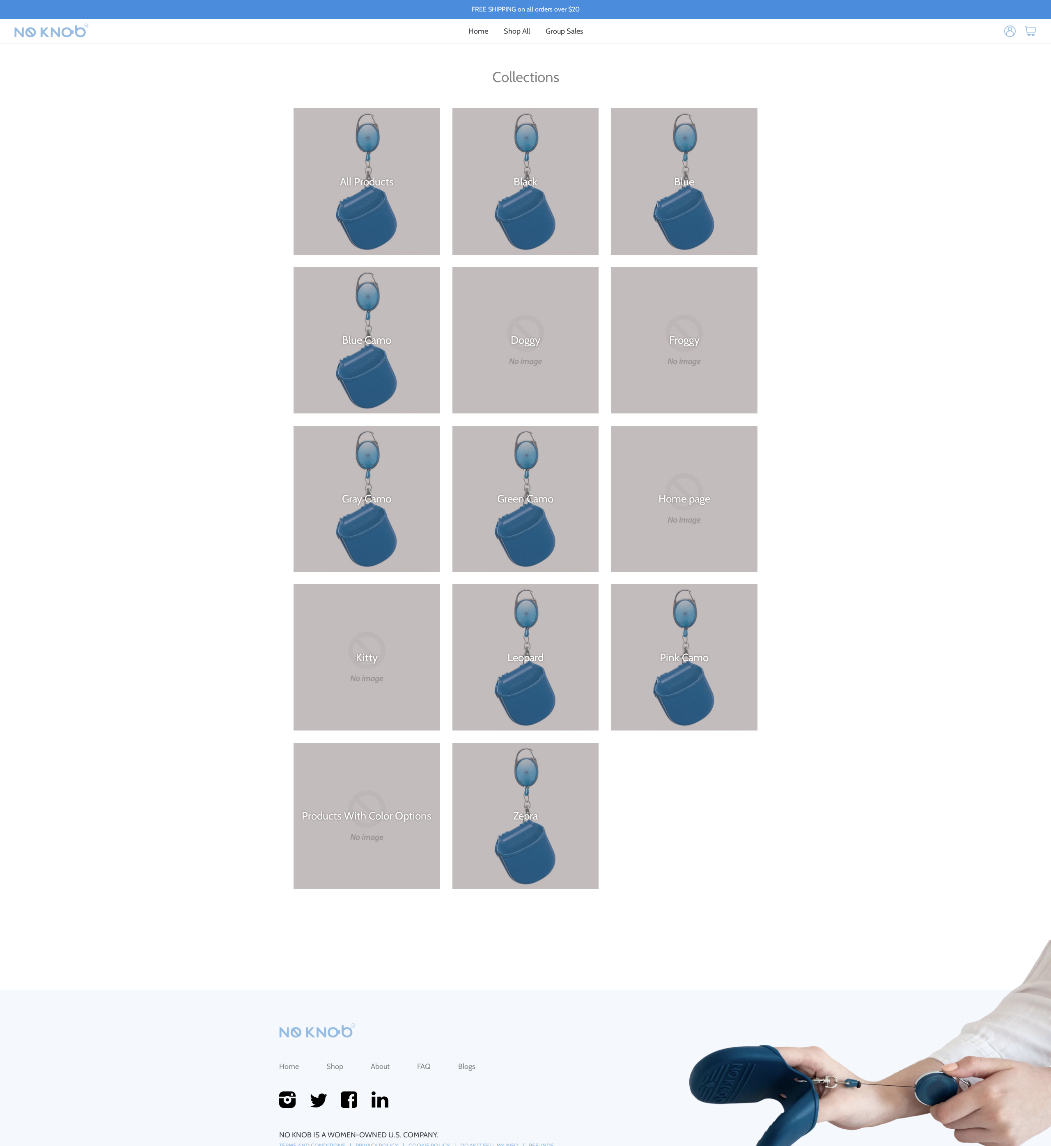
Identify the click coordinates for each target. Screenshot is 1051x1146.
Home (289, 1066)
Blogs (466, 1066)
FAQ (424, 1066)
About (380, 1066)
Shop (334, 1066)
